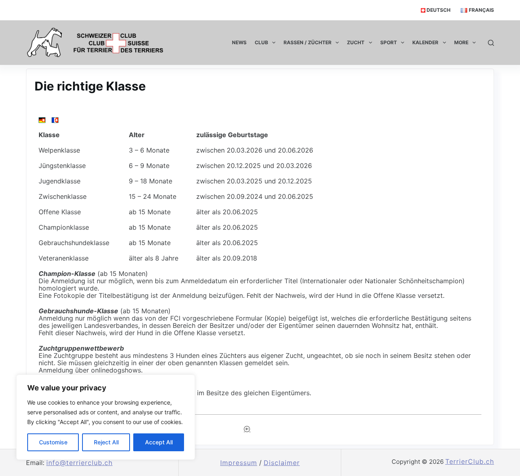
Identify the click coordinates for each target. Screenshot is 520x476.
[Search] (491, 43)
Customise (53, 442)
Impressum (238, 463)
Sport (388, 42)
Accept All (159, 442)
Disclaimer (282, 463)
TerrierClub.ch (469, 461)
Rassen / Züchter (308, 42)
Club (261, 42)
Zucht (355, 42)
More (461, 42)
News (239, 42)
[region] (105, 417)
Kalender (425, 42)
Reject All (106, 442)
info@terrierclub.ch (79, 463)
